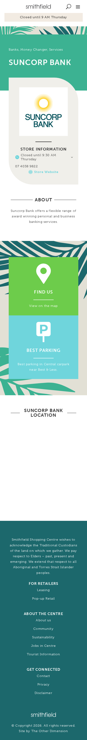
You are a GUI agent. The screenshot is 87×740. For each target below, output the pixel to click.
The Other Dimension (49, 731)
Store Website (46, 172)
